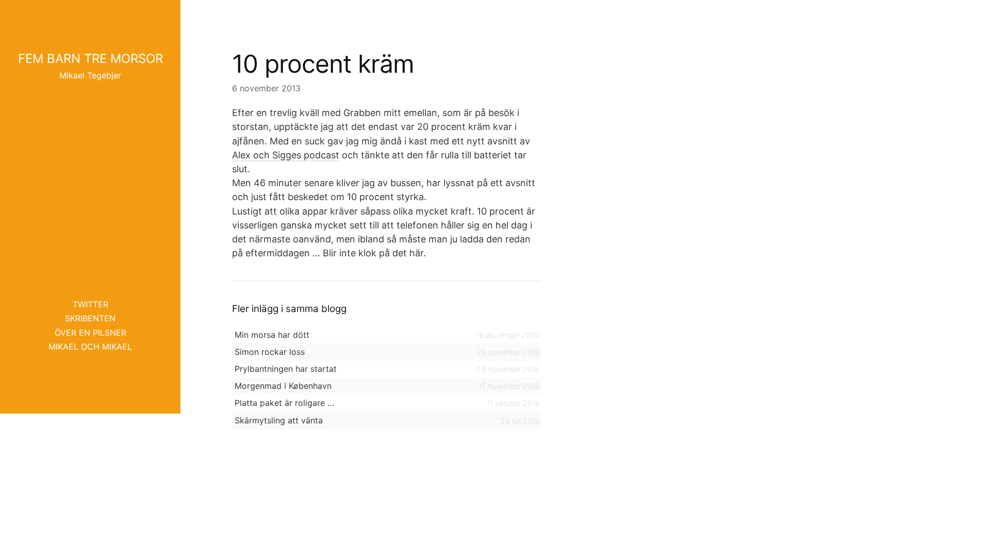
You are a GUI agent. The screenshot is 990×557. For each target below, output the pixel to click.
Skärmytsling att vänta (279, 420)
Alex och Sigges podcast (285, 155)
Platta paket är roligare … (284, 403)
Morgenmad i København (283, 386)
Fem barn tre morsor (90, 58)
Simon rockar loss (270, 352)
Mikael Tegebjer (90, 75)
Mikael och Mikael (90, 346)
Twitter (90, 304)
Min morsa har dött (272, 335)
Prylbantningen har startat (286, 369)
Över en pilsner (90, 332)
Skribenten (90, 318)
